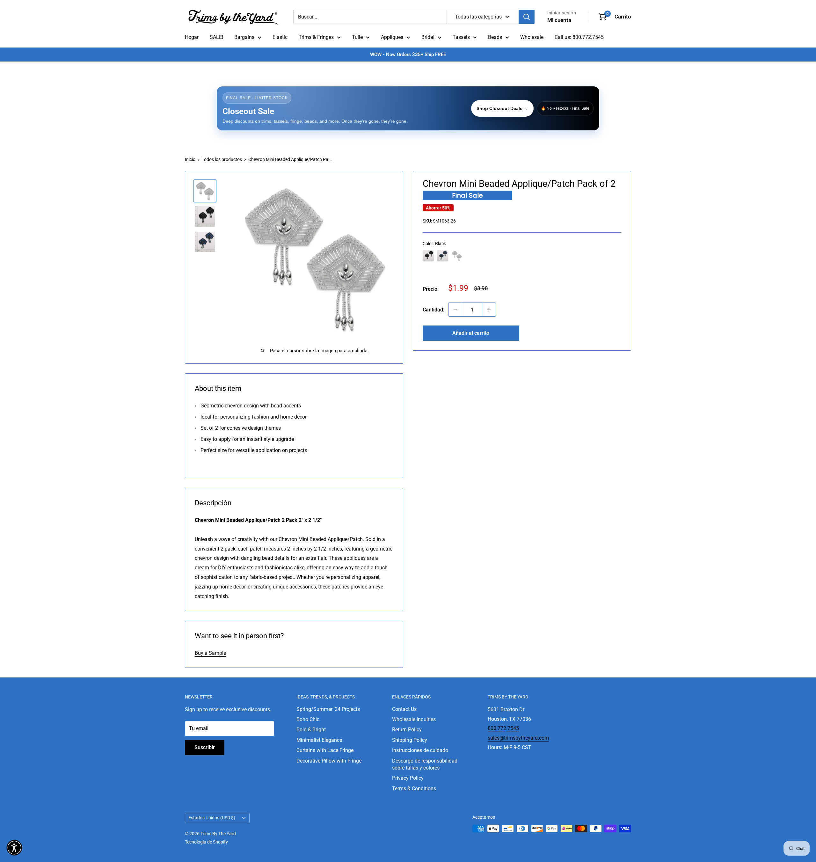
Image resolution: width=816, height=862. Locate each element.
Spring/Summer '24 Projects (328, 709)
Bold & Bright (311, 730)
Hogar (192, 37)
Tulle (357, 37)
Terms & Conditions (414, 788)
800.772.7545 (503, 728)
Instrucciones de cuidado (420, 750)
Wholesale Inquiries (414, 719)
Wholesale (531, 37)
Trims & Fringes (316, 37)
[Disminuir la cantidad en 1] (455, 310)
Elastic (280, 37)
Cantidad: (433, 310)
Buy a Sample (210, 653)
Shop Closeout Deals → (502, 108)
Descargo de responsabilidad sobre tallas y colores (424, 764)
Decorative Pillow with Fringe (328, 761)
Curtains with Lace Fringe (324, 750)
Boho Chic (307, 719)
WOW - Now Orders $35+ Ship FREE (408, 54)
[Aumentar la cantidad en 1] (489, 310)
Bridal (427, 37)
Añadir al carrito (470, 333)
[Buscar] (527, 17)
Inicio (190, 159)
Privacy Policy (408, 778)
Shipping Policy (409, 740)
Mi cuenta (559, 20)
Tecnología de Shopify (206, 841)
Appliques (392, 37)
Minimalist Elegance (319, 740)
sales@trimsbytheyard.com (518, 738)
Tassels (461, 37)
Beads (495, 37)
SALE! (216, 37)
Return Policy (407, 730)
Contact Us (404, 709)
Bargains (244, 37)
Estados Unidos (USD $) (211, 817)
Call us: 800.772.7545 (579, 37)
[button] (14, 848)
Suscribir (204, 747)
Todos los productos (222, 159)
